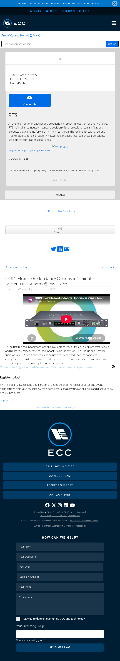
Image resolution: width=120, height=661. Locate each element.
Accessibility (39, 512)
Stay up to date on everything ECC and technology (54, 618)
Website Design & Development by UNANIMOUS (60, 515)
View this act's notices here (75, 526)
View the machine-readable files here (84, 521)
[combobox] (60, 634)
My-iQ (36, 35)
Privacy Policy (56, 407)
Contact (70, 11)
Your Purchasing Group (30, 626)
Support (54, 11)
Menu (114, 23)
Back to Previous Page (61, 211)
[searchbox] (18, 632)
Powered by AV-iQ (71, 407)
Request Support (60, 485)
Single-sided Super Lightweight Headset (29, 150)
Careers (37, 11)
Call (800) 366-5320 (60, 466)
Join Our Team (60, 475)
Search (86, 11)
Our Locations (60, 494)
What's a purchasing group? (31, 640)
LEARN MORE (96, 3)
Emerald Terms (43, 407)
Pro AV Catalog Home (14, 35)
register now (7, 400)
